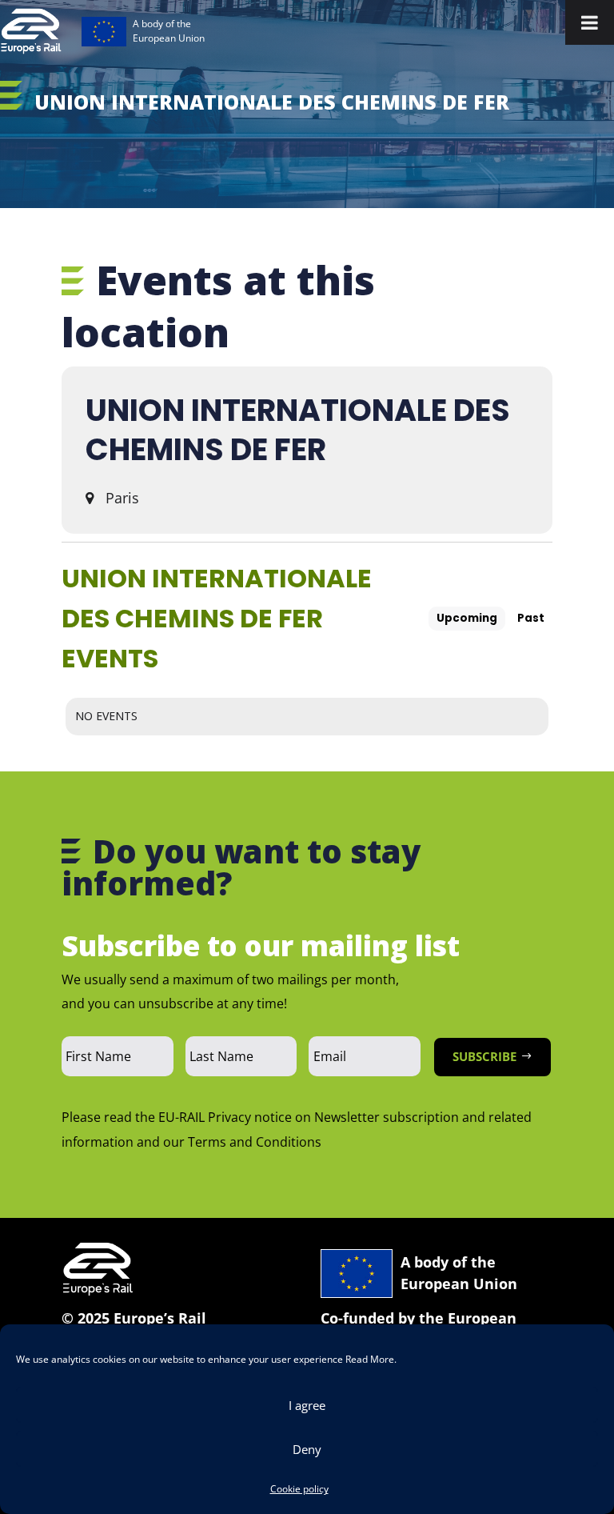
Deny (307, 1449)
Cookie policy (299, 1489)
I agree (307, 1405)
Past (530, 618)
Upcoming (467, 618)
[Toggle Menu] (589, 22)
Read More (369, 1359)
